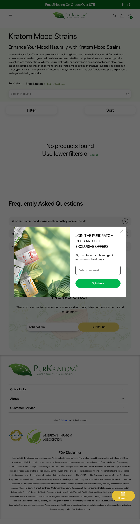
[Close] (122, 231)
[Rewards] (123, 496)
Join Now (98, 283)
